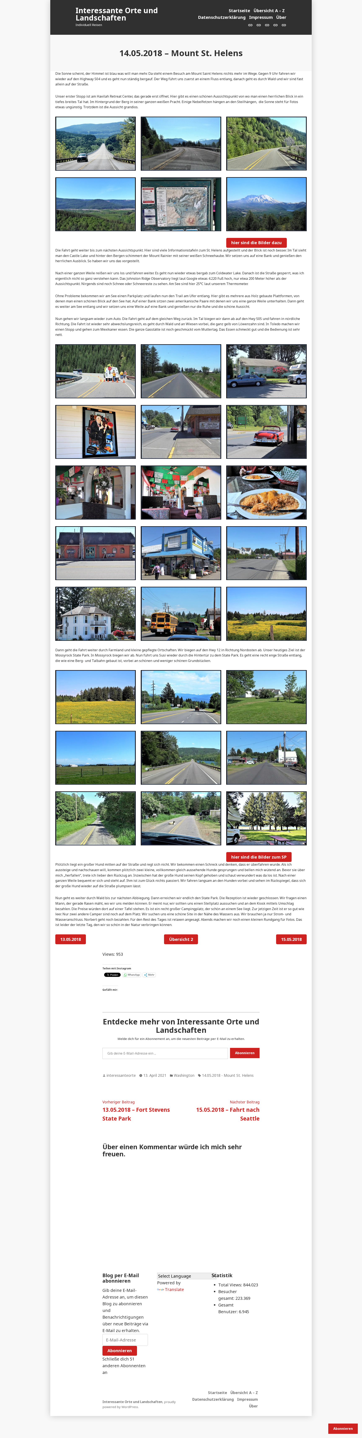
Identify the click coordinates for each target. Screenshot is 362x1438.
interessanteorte (121, 1075)
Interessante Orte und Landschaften (117, 14)
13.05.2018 (70, 939)
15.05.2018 (291, 939)
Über (281, 17)
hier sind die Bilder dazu (256, 242)
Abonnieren (245, 1053)
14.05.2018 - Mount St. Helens (227, 1075)
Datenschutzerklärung (222, 17)
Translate (174, 1289)
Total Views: (230, 1285)
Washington (184, 1075)
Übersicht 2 (181, 939)
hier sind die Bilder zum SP (259, 857)
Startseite (239, 10)
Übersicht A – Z (269, 10)
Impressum (261, 17)
